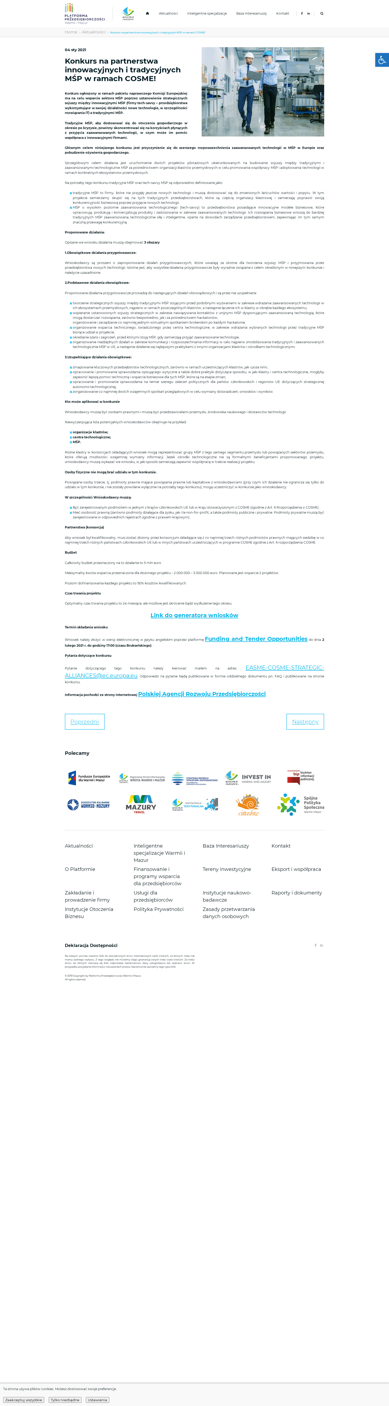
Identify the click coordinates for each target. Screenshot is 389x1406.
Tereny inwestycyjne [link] (217, 827)
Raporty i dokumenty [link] (287, 838)
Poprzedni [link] (76, 697)
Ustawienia (97, 1400)
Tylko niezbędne (65, 1400)
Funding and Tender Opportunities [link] (229, 634)
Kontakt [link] (282, 13)
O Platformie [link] (74, 827)
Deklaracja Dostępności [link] (92, 876)
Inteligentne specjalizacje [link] (207, 13)
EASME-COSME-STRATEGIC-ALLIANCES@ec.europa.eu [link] (230, 659)
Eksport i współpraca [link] (286, 827)
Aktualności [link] (168, 13)
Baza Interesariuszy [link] (251, 13)
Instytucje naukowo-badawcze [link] (224, 838)
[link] (382, 60)
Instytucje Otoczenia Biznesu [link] (85, 844)
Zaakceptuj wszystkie (23, 1400)
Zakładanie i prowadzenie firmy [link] (87, 838)
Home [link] (69, 31)
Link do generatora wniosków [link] (194, 614)
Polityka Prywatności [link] (149, 844)
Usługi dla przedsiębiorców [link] (153, 838)
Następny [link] (313, 697)
